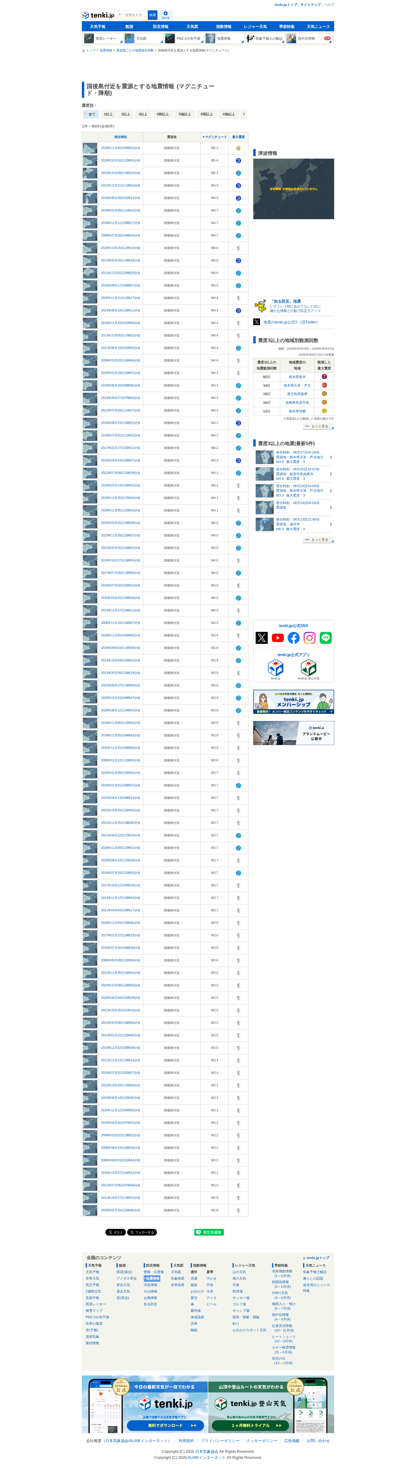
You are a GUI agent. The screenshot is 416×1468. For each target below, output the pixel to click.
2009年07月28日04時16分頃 (120, 235)
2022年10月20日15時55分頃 (120, 810)
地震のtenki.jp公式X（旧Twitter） (291, 322)
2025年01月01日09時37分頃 (120, 785)
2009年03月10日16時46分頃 (120, 360)
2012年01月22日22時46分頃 (120, 1035)
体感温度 (197, 1317)
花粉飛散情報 (282, 1273)
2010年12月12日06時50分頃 (120, 1110)
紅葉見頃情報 (283, 1328)
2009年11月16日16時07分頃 (120, 623)
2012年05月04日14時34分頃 (120, 260)
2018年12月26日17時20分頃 (120, 498)
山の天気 (239, 1272)
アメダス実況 (127, 1278)
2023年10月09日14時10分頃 (120, 173)
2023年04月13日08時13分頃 (120, 798)
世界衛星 (177, 1285)
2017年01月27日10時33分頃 (120, 935)
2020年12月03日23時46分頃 (120, 923)
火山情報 (150, 1291)
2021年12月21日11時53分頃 (120, 185)
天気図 (192, 27)
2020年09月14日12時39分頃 (120, 860)
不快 (210, 1285)
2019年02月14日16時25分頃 (120, 485)
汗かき (212, 1278)
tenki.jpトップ (286, 4)
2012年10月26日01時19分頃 (120, 1010)
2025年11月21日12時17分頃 (120, 298)
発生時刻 (120, 137)
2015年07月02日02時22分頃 (120, 585)
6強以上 (229, 114)
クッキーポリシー (262, 1441)
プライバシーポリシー (220, 1441)
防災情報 (161, 27)
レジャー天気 (255, 27)
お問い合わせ (318, 1441)
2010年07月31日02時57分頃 (120, 1073)
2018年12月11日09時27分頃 (120, 223)
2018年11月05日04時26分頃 (120, 148)
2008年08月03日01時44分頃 (120, 1160)
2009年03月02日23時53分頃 (120, 1135)
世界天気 (92, 1278)
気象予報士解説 (315, 1272)
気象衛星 (177, 1278)
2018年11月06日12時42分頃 (120, 723)
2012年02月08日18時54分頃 (120, 1023)
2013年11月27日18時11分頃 (120, 610)
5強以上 (185, 114)
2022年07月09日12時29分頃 (120, 473)
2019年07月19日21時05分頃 (120, 873)
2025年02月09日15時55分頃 (120, 773)
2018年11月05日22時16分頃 (120, 510)
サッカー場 (241, 1298)
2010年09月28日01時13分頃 (120, 198)
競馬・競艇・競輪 (246, 1317)
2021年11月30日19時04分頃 (120, 973)
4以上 (143, 114)
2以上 (108, 114)
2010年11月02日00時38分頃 (120, 1048)
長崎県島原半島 (297, 402)
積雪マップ (94, 1310)
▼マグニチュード (214, 137)
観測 (129, 27)
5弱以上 (163, 114)
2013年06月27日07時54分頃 (120, 398)
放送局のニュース (316, 1285)
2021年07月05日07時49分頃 (120, 1185)
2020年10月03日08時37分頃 (120, 698)
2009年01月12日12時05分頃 (120, 760)
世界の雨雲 (94, 1323)
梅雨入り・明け (284, 1306)
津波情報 (150, 1285)
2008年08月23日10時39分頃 (120, 1148)
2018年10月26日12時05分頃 (120, 160)
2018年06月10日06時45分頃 (120, 385)
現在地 (165, 17)
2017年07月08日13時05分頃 (120, 573)
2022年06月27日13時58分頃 (120, 685)
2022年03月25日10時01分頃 (120, 548)
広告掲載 (292, 1441)
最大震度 (238, 137)
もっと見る (320, 426)
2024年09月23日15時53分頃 (120, 423)
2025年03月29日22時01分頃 (120, 373)
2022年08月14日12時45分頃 (120, 1098)
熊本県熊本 (297, 377)
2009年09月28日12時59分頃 (120, 960)
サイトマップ (310, 4)
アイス (212, 1298)
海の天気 (239, 1278)
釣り (236, 1323)
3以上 (125, 114)
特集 (306, 1291)
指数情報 (224, 27)
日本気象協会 (117, 1441)
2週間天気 (93, 1291)
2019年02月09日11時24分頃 (120, 210)
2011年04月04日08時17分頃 (120, 910)
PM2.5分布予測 (97, 1317)
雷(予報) (92, 1330)
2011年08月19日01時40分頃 (120, 348)
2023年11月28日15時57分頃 (120, 535)
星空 (194, 1298)
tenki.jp (98, 16)
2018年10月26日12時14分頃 (120, 248)
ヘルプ (329, 4)
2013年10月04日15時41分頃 (120, 660)
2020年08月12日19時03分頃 (120, 710)
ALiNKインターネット (149, 1441)
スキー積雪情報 (284, 1349)
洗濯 (194, 1278)
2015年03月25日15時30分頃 (120, 598)
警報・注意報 (154, 1272)
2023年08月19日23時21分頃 (120, 310)
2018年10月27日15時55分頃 (120, 560)
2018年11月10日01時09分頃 (120, 323)
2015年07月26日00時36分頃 (120, 948)
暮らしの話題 (313, 1278)
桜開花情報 (281, 1284)
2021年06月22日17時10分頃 (120, 835)
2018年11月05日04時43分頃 (120, 735)
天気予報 (97, 27)
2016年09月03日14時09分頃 (120, 648)
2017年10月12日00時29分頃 (120, 885)
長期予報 (92, 1298)
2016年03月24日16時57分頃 (120, 460)
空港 (236, 1285)
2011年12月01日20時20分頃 (120, 273)
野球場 (238, 1291)
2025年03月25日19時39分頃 (120, 523)
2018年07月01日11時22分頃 (120, 435)
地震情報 (153, 1278)
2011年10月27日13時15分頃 (120, 1198)
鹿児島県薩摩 (297, 394)
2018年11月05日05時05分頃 (120, 635)
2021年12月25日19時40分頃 (120, 823)
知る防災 (150, 1304)
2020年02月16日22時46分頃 (120, 1210)
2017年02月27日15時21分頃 (120, 448)
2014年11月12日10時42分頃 (120, 898)
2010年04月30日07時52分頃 (120, 1123)
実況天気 (123, 1285)
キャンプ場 (241, 1310)
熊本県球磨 (297, 411)
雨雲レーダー (96, 1304)
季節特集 (287, 27)
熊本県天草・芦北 (297, 385)
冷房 (210, 1291)
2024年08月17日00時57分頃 (120, 285)
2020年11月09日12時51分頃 (120, 848)
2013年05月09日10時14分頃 (120, 673)
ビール (212, 1304)
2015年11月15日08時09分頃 (120, 748)
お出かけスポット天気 (249, 1330)
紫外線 (196, 1310)
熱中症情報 (281, 1317)
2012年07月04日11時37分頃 (120, 410)
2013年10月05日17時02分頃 (120, 335)
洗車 (194, 1323)
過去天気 (123, 1291)
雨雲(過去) (124, 1272)
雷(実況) (123, 1298)
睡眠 (194, 1330)
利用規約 (186, 1441)
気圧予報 (92, 1285)
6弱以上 (207, 114)
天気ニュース (318, 27)
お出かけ (197, 1291)
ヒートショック (284, 1339)
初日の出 (282, 1360)
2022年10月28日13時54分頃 (120, 1085)
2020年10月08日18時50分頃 (120, 985)
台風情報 (150, 1298)
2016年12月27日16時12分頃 (120, 1173)
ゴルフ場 (239, 1304)
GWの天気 (281, 1295)
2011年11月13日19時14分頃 (120, 1060)
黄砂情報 (92, 1343)
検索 (152, 15)
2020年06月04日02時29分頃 (120, 998)
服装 (194, 1285)
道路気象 (92, 1336)
